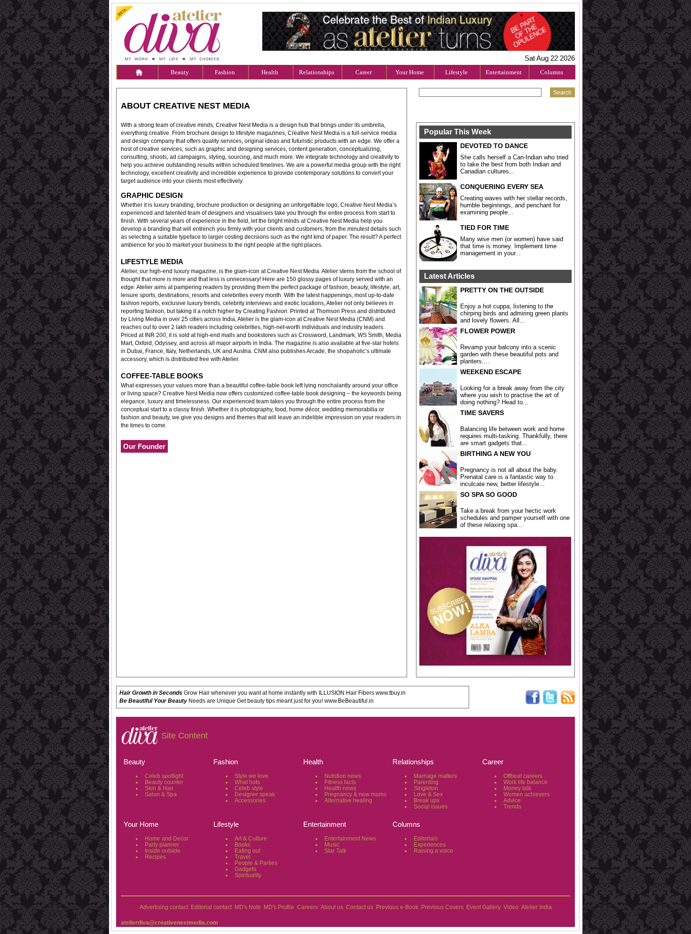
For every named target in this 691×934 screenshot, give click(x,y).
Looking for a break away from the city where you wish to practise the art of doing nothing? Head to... (512, 395)
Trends (512, 806)
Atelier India (536, 907)
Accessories (250, 800)
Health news (340, 788)
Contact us (359, 907)
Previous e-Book (397, 907)
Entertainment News (350, 838)
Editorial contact (211, 907)
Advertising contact (164, 907)
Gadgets (245, 869)
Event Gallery (483, 907)
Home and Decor (166, 838)
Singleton (426, 788)
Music (331, 844)
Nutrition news (342, 776)
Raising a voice (433, 851)
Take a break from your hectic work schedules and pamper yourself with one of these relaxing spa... (515, 517)
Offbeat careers (522, 776)
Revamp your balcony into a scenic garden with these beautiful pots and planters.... (509, 354)
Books (243, 844)
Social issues (431, 806)
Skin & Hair (159, 788)
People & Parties (256, 863)
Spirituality (248, 875)
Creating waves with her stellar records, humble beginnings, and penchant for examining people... (513, 205)
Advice (512, 800)
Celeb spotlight (164, 776)
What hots (247, 782)
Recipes (155, 857)
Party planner (162, 844)
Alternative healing (348, 800)
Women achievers (526, 794)
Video (510, 907)
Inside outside (163, 851)
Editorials (426, 838)
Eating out (247, 851)
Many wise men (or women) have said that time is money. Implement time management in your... (511, 246)
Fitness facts (340, 782)
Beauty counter (164, 782)
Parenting (426, 782)
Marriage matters (435, 776)
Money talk (517, 788)
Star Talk (335, 851)
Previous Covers (442, 907)
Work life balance (525, 782)
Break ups (427, 800)
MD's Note (248, 907)
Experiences (430, 844)
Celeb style (249, 788)
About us (332, 907)
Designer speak (255, 794)
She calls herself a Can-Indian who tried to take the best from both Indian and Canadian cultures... (514, 164)
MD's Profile (279, 907)
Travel (243, 857)
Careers (307, 907)
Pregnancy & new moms (355, 794)
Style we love (251, 776)
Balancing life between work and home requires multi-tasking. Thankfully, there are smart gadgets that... (513, 436)
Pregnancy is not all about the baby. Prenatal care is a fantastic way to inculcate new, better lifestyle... (509, 476)
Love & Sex (428, 794)
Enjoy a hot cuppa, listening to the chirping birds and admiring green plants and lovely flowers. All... (514, 313)
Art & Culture (251, 838)
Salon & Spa (161, 794)
